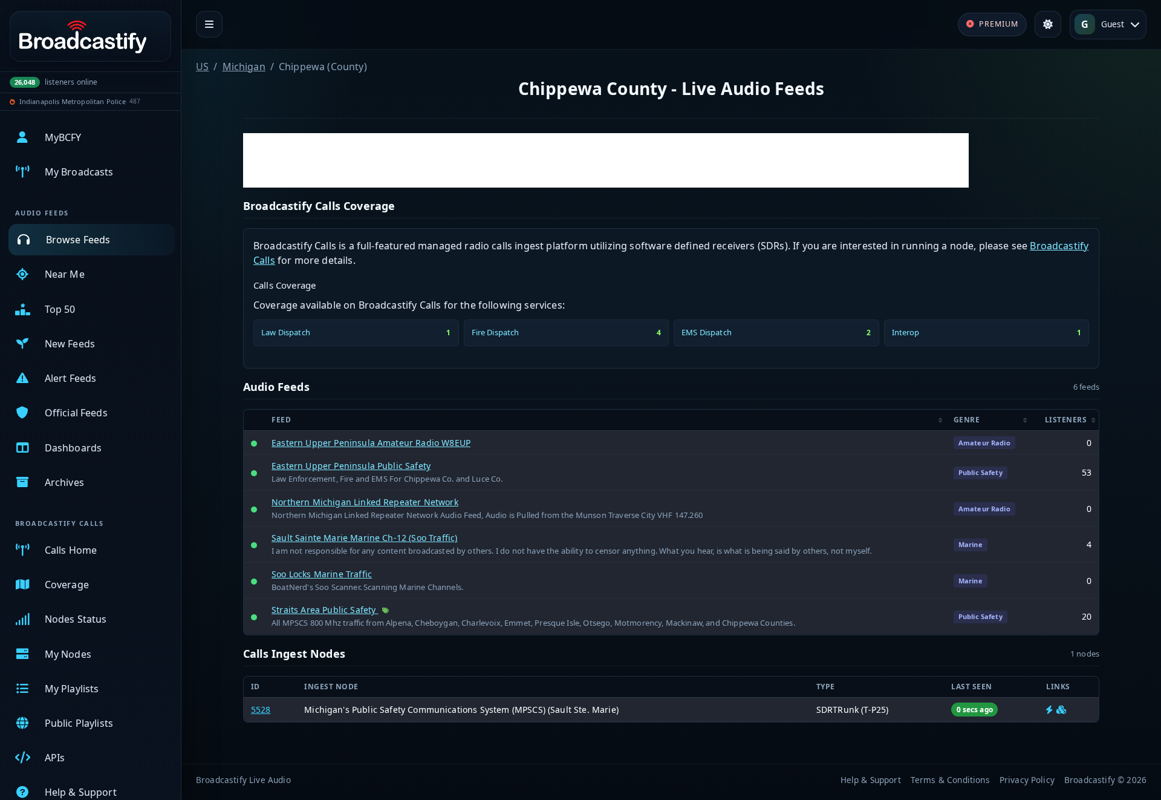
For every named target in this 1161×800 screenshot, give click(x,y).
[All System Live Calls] (1049, 709)
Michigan (244, 66)
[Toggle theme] (1048, 24)
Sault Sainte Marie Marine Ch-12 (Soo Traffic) (364, 537)
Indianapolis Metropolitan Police (72, 101)
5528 (261, 709)
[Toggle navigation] (209, 24)
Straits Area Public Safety (325, 609)
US (202, 66)
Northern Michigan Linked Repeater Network (365, 502)
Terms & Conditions (950, 779)
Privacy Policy (1027, 779)
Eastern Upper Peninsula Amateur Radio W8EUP (371, 442)
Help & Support (871, 779)
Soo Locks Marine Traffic (322, 574)
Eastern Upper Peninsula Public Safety (351, 465)
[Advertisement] (606, 160)
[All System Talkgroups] (1061, 709)
